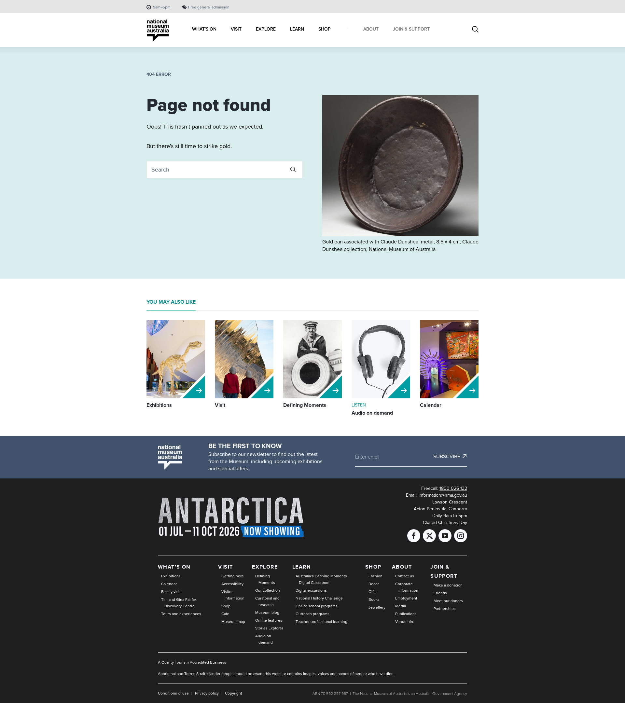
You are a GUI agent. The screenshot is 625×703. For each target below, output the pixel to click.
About (402, 567)
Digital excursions (311, 590)
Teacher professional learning (321, 621)
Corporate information (406, 587)
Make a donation (448, 585)
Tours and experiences (181, 613)
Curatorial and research (267, 601)
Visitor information (232, 595)
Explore (265, 567)
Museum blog (267, 612)
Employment (406, 598)
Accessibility (232, 583)
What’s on (174, 567)
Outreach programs (312, 613)
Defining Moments (265, 579)
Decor (373, 583)
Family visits (172, 591)
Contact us (404, 576)
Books (374, 599)
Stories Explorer (269, 628)
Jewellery (376, 607)
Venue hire (404, 621)
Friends (440, 593)
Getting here (232, 576)
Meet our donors (448, 600)
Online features (268, 620)
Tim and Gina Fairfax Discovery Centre (179, 603)
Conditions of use (173, 693)
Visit (225, 567)
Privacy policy (207, 693)
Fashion (375, 576)
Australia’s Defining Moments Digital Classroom (321, 579)
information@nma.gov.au (443, 495)
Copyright (233, 693)
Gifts (372, 591)
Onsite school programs (317, 606)
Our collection (267, 590)
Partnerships (445, 608)
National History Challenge (319, 598)
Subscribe (446, 456)
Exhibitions (171, 576)
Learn (301, 567)
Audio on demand (264, 639)
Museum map (233, 621)
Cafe (225, 613)
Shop (225, 606)
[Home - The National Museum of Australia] (157, 31)
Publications (406, 613)
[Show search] (475, 30)
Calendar (169, 583)
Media (400, 606)
